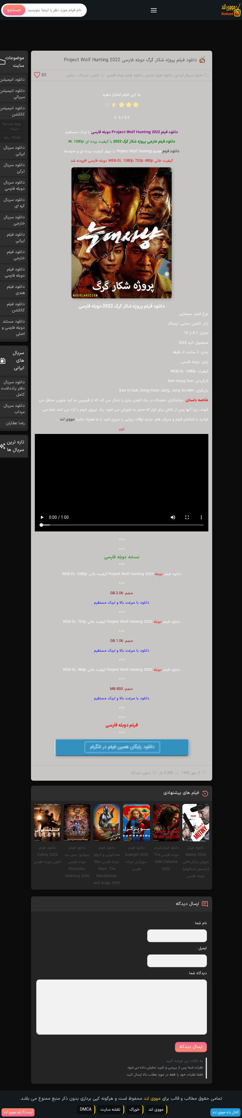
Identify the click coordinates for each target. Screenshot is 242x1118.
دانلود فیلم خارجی (158, 75)
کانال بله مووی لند (225, 1112)
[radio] (136, 106)
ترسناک (83, 75)
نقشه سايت (110, 1110)
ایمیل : (201, 948)
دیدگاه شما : (197, 973)
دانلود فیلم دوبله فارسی (124, 75)
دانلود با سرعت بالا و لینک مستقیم (121, 603)
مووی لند (68, 419)
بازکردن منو (154, 11)
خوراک (134, 1110)
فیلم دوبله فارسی (121, 725)
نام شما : (200, 923)
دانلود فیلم (170, 151)
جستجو (14, 10)
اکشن (95, 75)
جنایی (71, 75)
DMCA (85, 1110)
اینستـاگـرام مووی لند (18, 1112)
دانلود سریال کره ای (189, 75)
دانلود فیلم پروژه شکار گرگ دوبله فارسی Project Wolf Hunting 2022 (130, 60)
